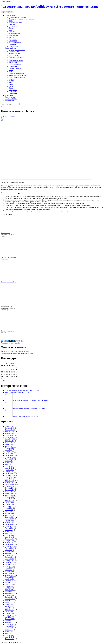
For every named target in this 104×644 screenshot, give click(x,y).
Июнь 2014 (9, 604)
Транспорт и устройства (17, 75)
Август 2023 (9, 441)
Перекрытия (13, 66)
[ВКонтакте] (2, 341)
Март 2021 (8, 479)
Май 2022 (8, 464)
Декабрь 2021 (9, 470)
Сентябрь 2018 (10, 526)
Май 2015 (8, 588)
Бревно (11, 84)
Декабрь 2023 (9, 435)
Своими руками (10, 97)
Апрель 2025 (9, 430)
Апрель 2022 (9, 466)
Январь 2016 (9, 577)
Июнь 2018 (9, 531)
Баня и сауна (13, 55)
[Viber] (16, 341)
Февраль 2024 (9, 432)
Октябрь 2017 (9, 544)
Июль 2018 (8, 530)
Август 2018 (9, 528)
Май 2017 (8, 550)
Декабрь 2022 (9, 453)
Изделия (12, 79)
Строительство (10, 59)
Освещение (13, 41)
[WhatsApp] (19, 341)
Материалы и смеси (16, 61)
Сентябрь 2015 (10, 581)
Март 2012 (8, 637)
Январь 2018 (9, 541)
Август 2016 (9, 564)
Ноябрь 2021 (9, 472)
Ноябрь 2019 (9, 504)
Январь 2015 (9, 595)
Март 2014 (8, 608)
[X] (10, 341)
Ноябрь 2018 (9, 522)
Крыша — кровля (15, 68)
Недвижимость (14, 46)
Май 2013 (8, 617)
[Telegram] (22, 341)
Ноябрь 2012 (9, 626)
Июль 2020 (8, 491)
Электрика (12, 39)
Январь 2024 (9, 433)
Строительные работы (16, 73)
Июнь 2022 (9, 462)
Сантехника (13, 44)
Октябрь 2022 (9, 455)
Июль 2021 (8, 477)
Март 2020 (8, 499)
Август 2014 (9, 601)
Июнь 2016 (9, 568)
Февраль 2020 (9, 501)
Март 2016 (8, 573)
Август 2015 (9, 582)
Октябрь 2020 (9, 488)
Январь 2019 (9, 519)
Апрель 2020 (9, 497)
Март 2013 (8, 620)
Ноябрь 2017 (9, 542)
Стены (11, 28)
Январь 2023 (9, 452)
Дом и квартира (10, 15)
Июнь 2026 (9, 426)
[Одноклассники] (5, 341)
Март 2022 (8, 468)
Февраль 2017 (9, 553)
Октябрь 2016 (9, 561)
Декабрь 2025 (9, 428)
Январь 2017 (9, 555)
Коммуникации (14, 53)
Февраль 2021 (9, 481)
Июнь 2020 (9, 493)
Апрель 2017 (9, 551)
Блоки (11, 86)
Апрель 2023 (9, 448)
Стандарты (13, 90)
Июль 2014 (8, 602)
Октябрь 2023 (9, 437)
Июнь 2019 (9, 510)
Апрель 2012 (9, 635)
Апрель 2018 (9, 535)
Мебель (11, 37)
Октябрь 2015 (9, 579)
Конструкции (9, 101)
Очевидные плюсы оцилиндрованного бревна (17, 353)
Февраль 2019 (9, 517)
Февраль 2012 (9, 639)
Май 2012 (8, 633)
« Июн (3, 381)
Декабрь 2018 (9, 521)
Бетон (11, 70)
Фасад (11, 21)
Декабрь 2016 (9, 557)
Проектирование (15, 64)
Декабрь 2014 (9, 597)
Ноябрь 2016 (9, 559)
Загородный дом (10, 48)
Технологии (9, 95)
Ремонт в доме (14, 51)
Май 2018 (8, 533)
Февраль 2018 (9, 539)
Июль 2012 (8, 630)
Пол (10, 30)
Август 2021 (9, 475)
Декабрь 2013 (9, 611)
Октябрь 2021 (9, 473)
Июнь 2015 (9, 586)
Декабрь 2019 (9, 502)
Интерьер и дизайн (15, 22)
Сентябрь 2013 (10, 615)
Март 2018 (8, 537)
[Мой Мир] (7, 341)
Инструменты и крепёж (17, 77)
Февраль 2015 (9, 593)
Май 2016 (8, 570)
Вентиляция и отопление (17, 17)
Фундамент (13, 62)
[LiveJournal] (13, 341)
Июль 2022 (8, 461)
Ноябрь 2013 (9, 613)
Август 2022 (9, 459)
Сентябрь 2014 (10, 599)
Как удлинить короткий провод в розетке (15, 351)
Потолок (12, 32)
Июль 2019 (8, 508)
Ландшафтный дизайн (16, 57)
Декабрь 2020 (9, 484)
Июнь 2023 (9, 444)
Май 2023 (8, 446)
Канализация (13, 35)
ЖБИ (10, 71)
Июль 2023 (8, 442)
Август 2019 (9, 506)
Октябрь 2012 (9, 628)
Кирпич (11, 81)
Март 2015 (8, 591)
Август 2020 (9, 490)
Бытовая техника (15, 42)
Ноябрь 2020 (9, 486)
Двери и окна (13, 26)
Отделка (12, 24)
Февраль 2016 (9, 575)
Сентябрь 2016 (10, 562)
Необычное (13, 91)
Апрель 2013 (9, 619)
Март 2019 (8, 515)
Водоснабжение (14, 33)
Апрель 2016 (9, 571)
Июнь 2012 (9, 631)
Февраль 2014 (9, 610)
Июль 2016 (8, 566)
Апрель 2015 (9, 590)
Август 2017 (9, 548)
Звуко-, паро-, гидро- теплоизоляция (21, 19)
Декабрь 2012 (9, 624)
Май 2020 (8, 495)
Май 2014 (8, 606)
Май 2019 (8, 511)
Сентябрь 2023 (10, 439)
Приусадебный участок (17, 50)
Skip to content (5, 2)
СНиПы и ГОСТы (11, 99)
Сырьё (11, 88)
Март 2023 (8, 450)
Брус (10, 82)
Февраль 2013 (9, 622)
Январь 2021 (9, 482)
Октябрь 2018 (9, 524)
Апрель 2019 (9, 513)
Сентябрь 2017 (10, 546)
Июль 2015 (8, 584)
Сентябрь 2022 (10, 457)
